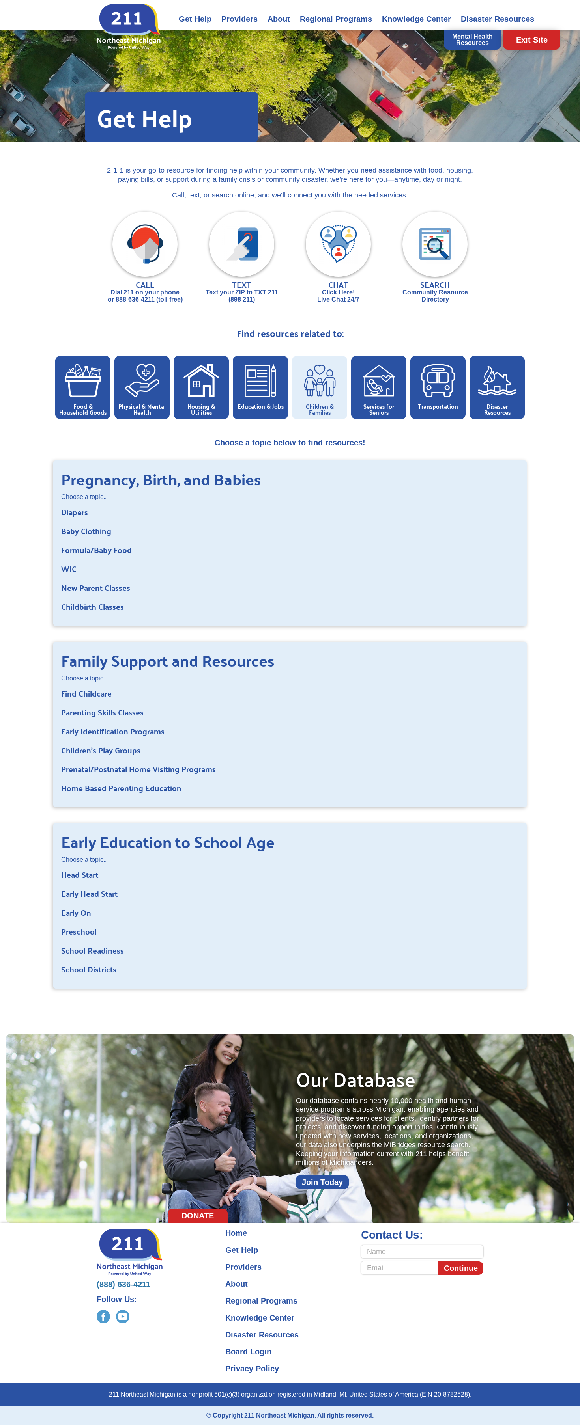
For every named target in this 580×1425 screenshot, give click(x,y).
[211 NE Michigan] (129, 27)
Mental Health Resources (472, 39)
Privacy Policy (252, 1368)
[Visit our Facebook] (103, 1316)
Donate (197, 1215)
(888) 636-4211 (123, 1284)
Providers (239, 19)
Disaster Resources (497, 19)
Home (236, 1233)
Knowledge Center (416, 19)
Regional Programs (336, 19)
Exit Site (532, 39)
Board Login (248, 1351)
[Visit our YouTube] (122, 1316)
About (279, 19)
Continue (461, 1268)
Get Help (195, 19)
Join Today (322, 1182)
